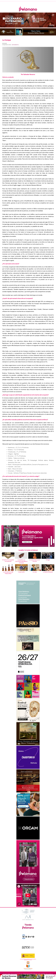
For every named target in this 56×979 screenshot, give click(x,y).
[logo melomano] (28, 914)
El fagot (48, 560)
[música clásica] (28, 804)
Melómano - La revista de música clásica (28, 9)
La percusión (21, 572)
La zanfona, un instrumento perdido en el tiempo (21, 561)
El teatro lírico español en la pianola (8, 560)
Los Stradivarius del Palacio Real (8, 572)
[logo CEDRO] (28, 936)
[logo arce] (28, 947)
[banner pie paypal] (28, 976)
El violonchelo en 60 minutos (34, 560)
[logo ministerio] (28, 955)
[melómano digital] (28, 592)
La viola (35, 572)
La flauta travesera (48, 572)
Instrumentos (15, 44)
